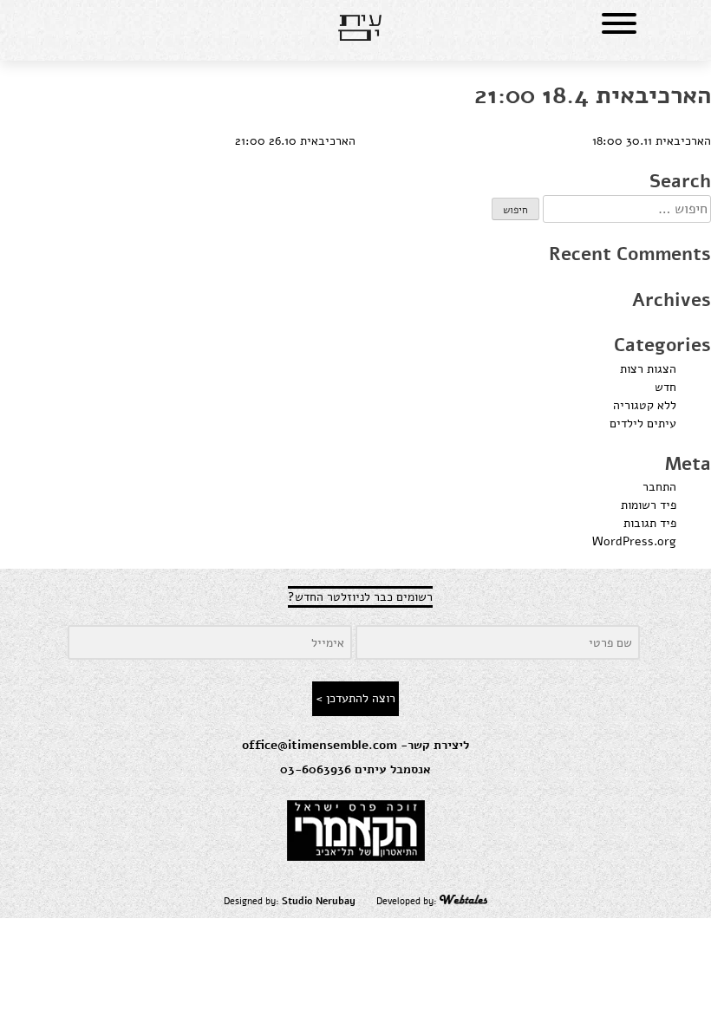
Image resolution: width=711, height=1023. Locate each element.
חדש (665, 387)
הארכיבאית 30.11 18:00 (651, 141)
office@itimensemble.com (319, 745)
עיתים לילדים (643, 423)
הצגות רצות (648, 369)
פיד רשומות (648, 505)
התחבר (659, 487)
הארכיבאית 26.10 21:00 (295, 141)
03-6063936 (315, 769)
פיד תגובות (649, 523)
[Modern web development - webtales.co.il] (464, 901)
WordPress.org (634, 541)
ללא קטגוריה (644, 405)
